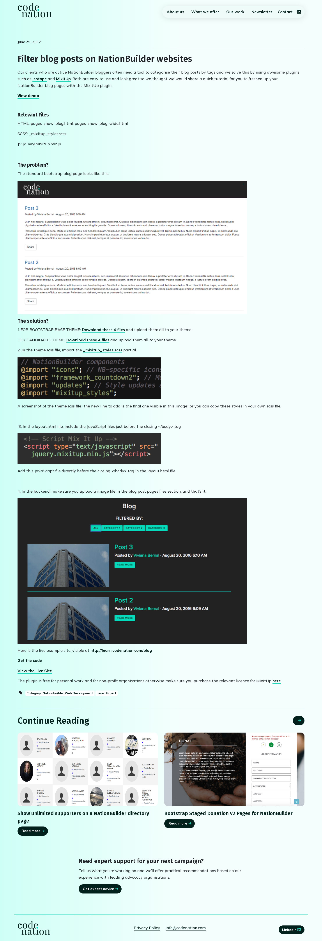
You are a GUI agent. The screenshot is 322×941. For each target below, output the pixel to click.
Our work (235, 11)
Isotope (39, 78)
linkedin (289, 929)
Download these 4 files (103, 329)
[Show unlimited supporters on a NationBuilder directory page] (88, 769)
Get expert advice (98, 888)
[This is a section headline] (234, 769)
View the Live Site (35, 670)
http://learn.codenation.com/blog (121, 650)
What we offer (205, 11)
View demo (28, 95)
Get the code (30, 660)
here (276, 680)
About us (175, 11)
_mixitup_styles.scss (102, 349)
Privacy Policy (147, 927)
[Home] (35, 10)
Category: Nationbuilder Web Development (60, 693)
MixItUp (63, 78)
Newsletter (261, 11)
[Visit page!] (299, 12)
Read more (31, 830)
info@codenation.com (186, 927)
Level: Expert (106, 693)
